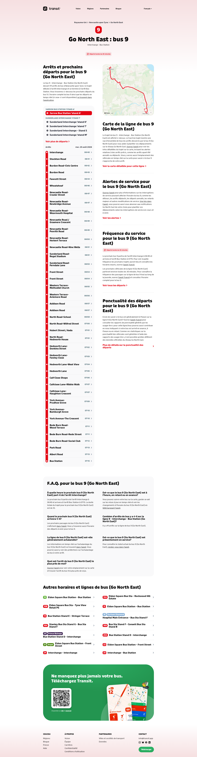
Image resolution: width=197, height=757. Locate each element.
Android (68, 711)
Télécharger (146, 749)
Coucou (46, 734)
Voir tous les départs (114, 285)
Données (103, 741)
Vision (78, 9)
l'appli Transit (129, 264)
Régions (90, 9)
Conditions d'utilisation (75, 751)
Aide (45, 748)
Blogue (118, 9)
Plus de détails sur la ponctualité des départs (123, 346)
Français (147, 9)
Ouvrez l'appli (132, 146)
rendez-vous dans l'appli (118, 547)
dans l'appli (61, 526)
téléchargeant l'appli (111, 508)
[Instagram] (140, 742)
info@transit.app (146, 738)
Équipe (68, 741)
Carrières (68, 745)
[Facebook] (146, 742)
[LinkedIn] (149, 742)
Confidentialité (71, 748)
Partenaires (104, 9)
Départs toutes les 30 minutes (100, 54)
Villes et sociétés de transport (111, 738)
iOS (62, 711)
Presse (46, 745)
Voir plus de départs (57, 141)
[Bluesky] (143, 742)
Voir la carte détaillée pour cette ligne (123, 166)
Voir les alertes (111, 218)
